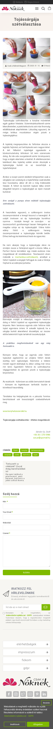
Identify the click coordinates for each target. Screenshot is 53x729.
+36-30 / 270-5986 (41, 435)
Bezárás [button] (46, 703)
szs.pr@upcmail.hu (41, 438)
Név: (4, 501)
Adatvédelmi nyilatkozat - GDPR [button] (18, 716)
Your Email (7, 512)
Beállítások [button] (15, 724)
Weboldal (7, 523)
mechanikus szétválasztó (26, 257)
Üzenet (6, 533)
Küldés (26, 572)
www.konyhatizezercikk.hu (15, 411)
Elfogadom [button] (38, 724)
